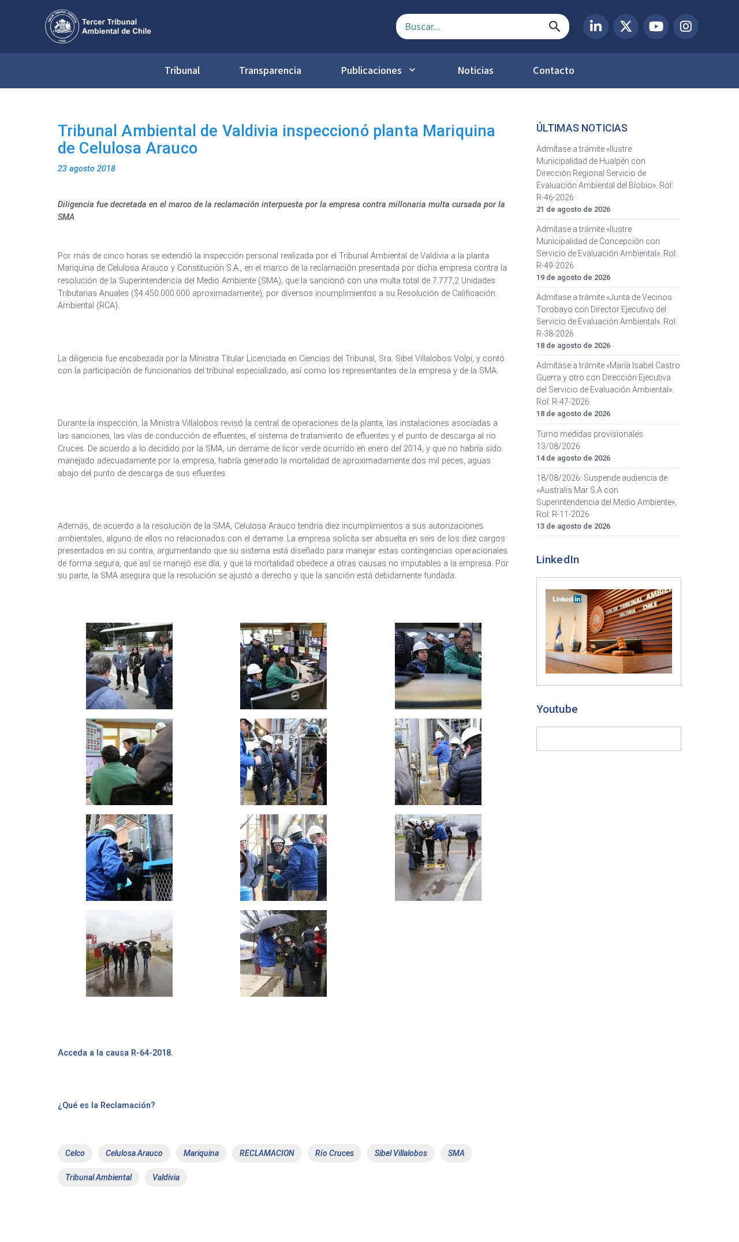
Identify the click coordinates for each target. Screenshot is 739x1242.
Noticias (475, 70)
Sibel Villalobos (401, 1153)
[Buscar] (555, 26)
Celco (75, 1153)
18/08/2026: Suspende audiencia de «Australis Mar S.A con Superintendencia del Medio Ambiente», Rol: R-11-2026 (606, 496)
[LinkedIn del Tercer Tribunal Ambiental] (596, 26)
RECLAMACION (267, 1153)
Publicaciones (371, 70)
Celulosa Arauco (134, 1153)
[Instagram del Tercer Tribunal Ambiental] (686, 26)
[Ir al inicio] (211, 26)
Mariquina (201, 1153)
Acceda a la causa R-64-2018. (115, 1053)
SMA (456, 1153)
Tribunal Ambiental (98, 1177)
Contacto (553, 70)
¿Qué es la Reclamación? (106, 1105)
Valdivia (166, 1177)
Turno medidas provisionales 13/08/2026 (589, 440)
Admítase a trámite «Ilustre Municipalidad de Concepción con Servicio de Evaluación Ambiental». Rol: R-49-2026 (606, 247)
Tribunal (182, 70)
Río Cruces (334, 1153)
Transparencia (270, 70)
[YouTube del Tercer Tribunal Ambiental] (656, 26)
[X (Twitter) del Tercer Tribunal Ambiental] (626, 26)
